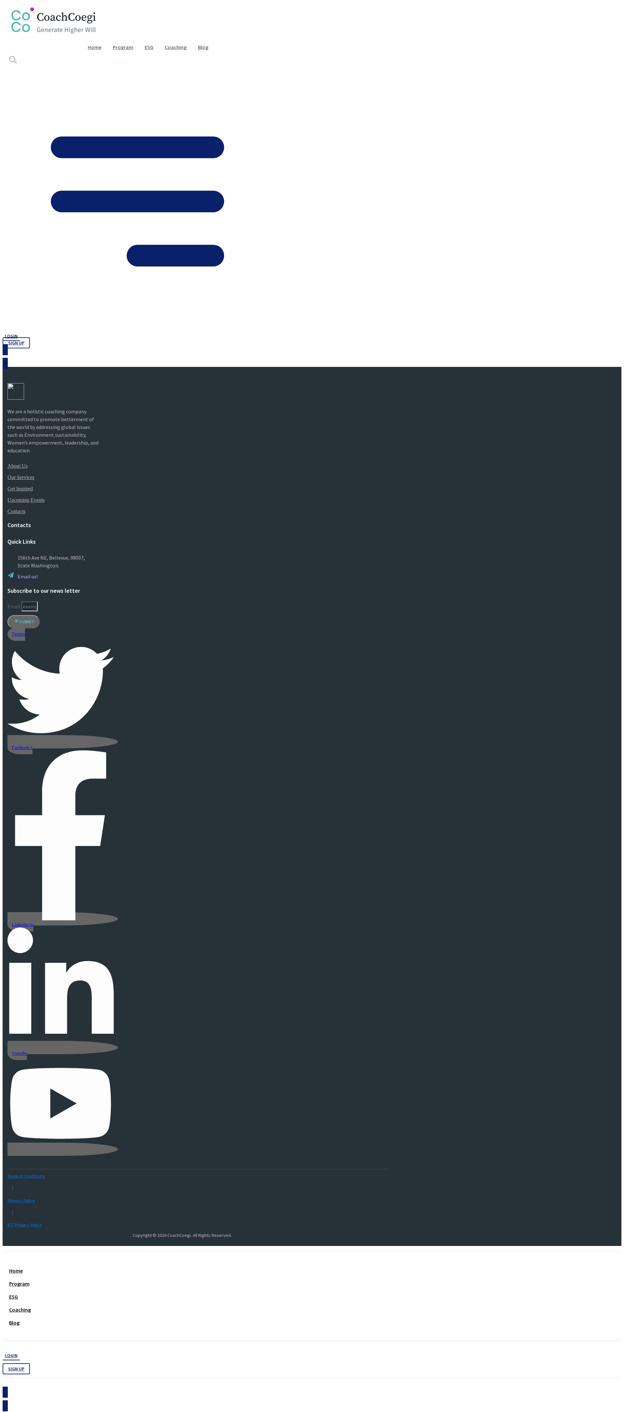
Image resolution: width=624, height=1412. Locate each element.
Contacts (16, 511)
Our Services (20, 477)
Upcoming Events (26, 500)
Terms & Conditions (26, 1176)
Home (94, 47)
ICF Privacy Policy (24, 1225)
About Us (17, 466)
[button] (12, 59)
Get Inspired (20, 488)
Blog (203, 47)
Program (123, 47)
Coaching (176, 47)
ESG (149, 47)
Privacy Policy (21, 1200)
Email (14, 606)
